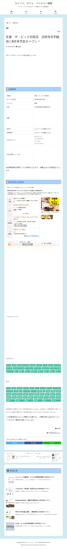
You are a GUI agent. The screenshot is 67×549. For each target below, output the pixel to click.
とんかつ (39, 365)
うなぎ (14, 365)
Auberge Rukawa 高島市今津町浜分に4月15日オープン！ (33, 500)
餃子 (57, 371)
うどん (8, 365)
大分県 (19, 394)
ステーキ (9, 368)
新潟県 (14, 397)
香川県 (54, 400)
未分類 (16, 22)
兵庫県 (53, 391)
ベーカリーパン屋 (55, 368)
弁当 (27, 371)
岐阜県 (47, 394)
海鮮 (39, 371)
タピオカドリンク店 (18, 368)
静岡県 (36, 400)
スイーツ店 (57, 365)
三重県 (39, 391)
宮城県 (36, 394)
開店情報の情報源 (16, 182)
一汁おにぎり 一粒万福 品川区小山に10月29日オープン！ (32, 488)
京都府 (48, 391)
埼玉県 (14, 394)
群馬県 (8, 400)
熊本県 (40, 397)
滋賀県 (30, 397)
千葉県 (8, 394)
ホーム (9, 22)
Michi (58, 433)
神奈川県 (52, 397)
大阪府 (25, 394)
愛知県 (8, 397)
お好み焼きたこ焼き (23, 365)
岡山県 (52, 394)
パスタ (16, 391)
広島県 (58, 394)
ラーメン (9, 371)
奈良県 (31, 394)
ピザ (21, 391)
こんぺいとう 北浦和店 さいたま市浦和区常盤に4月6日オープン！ (35, 477)
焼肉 (45, 371)
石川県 (46, 397)
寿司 (21, 371)
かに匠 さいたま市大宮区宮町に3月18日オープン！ (30, 523)
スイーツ (43, 388)
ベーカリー (26, 391)
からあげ (32, 365)
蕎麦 (51, 371)
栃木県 (25, 397)
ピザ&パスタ (45, 368)
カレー (50, 365)
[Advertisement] (33, 70)
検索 (7, 28)
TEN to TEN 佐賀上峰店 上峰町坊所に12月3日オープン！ (32, 512)
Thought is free (42, 545)
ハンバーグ (37, 368)
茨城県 (18, 400)
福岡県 (58, 397)
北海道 (58, 391)
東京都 (19, 397)
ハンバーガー (29, 368)
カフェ (45, 365)
